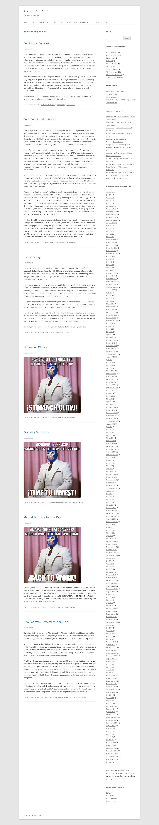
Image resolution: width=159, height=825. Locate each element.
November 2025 (111, 214)
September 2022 (112, 321)
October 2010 (111, 720)
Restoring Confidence (36, 432)
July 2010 (109, 728)
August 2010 (110, 726)
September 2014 (112, 589)
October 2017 (111, 485)
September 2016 (112, 522)
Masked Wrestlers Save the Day (42, 517)
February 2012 (111, 675)
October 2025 (111, 217)
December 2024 (111, 245)
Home (26, 22)
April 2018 (109, 469)
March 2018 (110, 471)
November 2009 (111, 751)
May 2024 (109, 265)
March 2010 (110, 740)
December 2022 (111, 312)
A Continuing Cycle (123, 145)
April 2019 (109, 435)
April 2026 (109, 203)
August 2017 (110, 491)
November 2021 (111, 348)
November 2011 (111, 684)
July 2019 (109, 427)
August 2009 (110, 759)
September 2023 (112, 287)
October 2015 (111, 552)
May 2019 (109, 432)
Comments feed (111, 798)
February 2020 (111, 407)
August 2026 (110, 192)
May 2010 (109, 734)
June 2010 (109, 731)
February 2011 (111, 709)
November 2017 (111, 483)
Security (109, 66)
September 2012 (112, 656)
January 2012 (110, 678)
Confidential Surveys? (36, 43)
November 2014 (111, 583)
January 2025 (110, 242)
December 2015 (111, 547)
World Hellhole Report (48, 242)
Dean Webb (58, 22)
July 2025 (109, 226)
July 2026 (109, 195)
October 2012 (111, 653)
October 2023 (111, 284)
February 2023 (111, 307)
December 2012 (111, 647)
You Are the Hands (112, 94)
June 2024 (109, 262)
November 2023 (111, 281)
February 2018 (111, 474)
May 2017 (109, 499)
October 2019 (111, 418)
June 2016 (109, 530)
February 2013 (111, 642)
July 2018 (109, 460)
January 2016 (110, 544)
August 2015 (110, 558)
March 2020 (110, 404)
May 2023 (109, 298)
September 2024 (112, 253)
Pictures (109, 61)
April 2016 (109, 536)
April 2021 (109, 368)
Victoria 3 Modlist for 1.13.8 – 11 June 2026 (120, 100)
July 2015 (109, 561)
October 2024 (111, 251)
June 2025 (109, 228)
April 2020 (109, 402)
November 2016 (111, 516)
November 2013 (111, 617)
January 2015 (110, 578)
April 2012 (109, 670)
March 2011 (110, 706)
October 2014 (111, 586)
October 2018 (111, 452)
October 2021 (111, 351)
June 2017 (109, 497)
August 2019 (110, 424)
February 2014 (111, 608)
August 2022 (110, 323)
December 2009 (111, 748)
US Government (46, 697)
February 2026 (111, 209)
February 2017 (111, 508)
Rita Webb (109, 159)
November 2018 (111, 449)
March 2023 (110, 304)
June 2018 (109, 463)
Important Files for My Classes (78, 22)
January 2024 (110, 276)
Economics (44, 502)
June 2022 (109, 329)
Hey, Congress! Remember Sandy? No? (46, 621)
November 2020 (111, 382)
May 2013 (109, 633)
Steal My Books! (101, 22)
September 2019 (112, 421)
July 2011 (109, 695)
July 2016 (109, 527)
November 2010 (111, 717)
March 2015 (110, 572)
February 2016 (111, 541)
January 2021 (110, 376)
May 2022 (109, 332)
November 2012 (111, 650)
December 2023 (111, 279)
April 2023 (109, 301)
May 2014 (109, 600)
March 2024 (110, 270)
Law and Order (122, 178)
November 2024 (111, 248)
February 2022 (111, 340)
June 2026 (109, 198)
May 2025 (109, 231)
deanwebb (71, 105)
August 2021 (110, 357)
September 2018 (112, 455)
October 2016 (111, 519)
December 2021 (111, 346)
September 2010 (112, 723)
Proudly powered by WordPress (34, 815)
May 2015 (109, 566)
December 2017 (111, 480)
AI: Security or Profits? (114, 97)
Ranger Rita (110, 145)
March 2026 (110, 206)
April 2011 (109, 703)
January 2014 (110, 611)
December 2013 (111, 614)
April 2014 (109, 603)
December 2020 (111, 379)
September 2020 (112, 388)
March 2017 (110, 505)
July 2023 (109, 293)
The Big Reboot (111, 69)
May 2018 (109, 466)
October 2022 (111, 318)
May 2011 (109, 701)
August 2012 (110, 659)
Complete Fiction (112, 52)
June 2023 (109, 295)
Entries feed (110, 796)
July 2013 (109, 628)
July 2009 (109, 762)
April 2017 (109, 502)
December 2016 (111, 513)
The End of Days (111, 103)
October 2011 (111, 687)
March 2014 (110, 606)
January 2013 (110, 645)
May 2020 (109, 399)
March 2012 (110, 673)
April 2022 (109, 335)
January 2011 (110, 712)
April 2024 (109, 267)
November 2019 (111, 416)
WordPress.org (111, 801)
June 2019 (109, 430)
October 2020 (111, 385)
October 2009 (111, 754)
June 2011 (109, 698)
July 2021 (109, 360)
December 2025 (111, 212)
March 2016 (110, 538)
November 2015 (111, 550)
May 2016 (109, 533)
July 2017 (109, 494)
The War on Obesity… (36, 347)
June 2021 (109, 362)
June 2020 (109, 396)
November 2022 (111, 315)
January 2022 (110, 343)
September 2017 (112, 488)
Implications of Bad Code (114, 91)
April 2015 (109, 569)
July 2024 (109, 259)
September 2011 (112, 689)
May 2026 (109, 200)
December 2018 (111, 446)
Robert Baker (110, 167)
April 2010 (109, 737)
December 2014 (111, 580)
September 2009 (112, 756)
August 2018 (110, 457)
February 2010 (111, 742)
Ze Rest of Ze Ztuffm (48, 105)
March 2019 (110, 438)
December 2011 (111, 681)
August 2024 (110, 256)
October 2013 (111, 619)
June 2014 (109, 597)
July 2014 (109, 594)
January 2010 (110, 745)
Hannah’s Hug (32, 257)
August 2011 (110, 692)
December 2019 (111, 413)
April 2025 (109, 234)
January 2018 (110, 477)
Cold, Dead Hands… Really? (40, 119)
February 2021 (111, 374)
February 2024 (111, 273)
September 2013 (112, 622)
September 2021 (112, 354)
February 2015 (111, 575)
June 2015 (109, 564)
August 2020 (110, 390)
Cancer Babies (121, 139)
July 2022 (109, 326)
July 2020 (109, 393)
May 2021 (109, 365)
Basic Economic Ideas (40, 22)
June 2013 (109, 631)
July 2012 (109, 661)
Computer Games (112, 55)
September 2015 (112, 555)
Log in (108, 793)
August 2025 (110, 223)
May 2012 (109, 667)
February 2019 (111, 441)
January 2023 (110, 309)
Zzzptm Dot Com (36, 11)
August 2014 (110, 592)
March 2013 (110, 639)
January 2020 (110, 410)
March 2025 (110, 237)
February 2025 (111, 240)
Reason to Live (46, 332)
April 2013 (109, 636)
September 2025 (112, 220)
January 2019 (110, 443)
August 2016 (110, 524)
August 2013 (110, 625)
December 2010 (111, 714)
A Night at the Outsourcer (125, 164)
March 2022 (110, 337)
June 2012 (109, 664)
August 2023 (110, 290)
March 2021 (110, 371)
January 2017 (110, 511)
